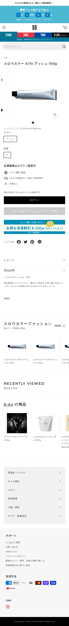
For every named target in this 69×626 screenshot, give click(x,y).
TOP (6, 58)
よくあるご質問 (13, 542)
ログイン (34, 200)
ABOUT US (11, 551)
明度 (6, 148)
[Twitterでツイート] (25, 242)
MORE (58, 325)
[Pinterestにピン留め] (32, 242)
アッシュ (10, 139)
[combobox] (35, 46)
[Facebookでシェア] (19, 242)
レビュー (9, 260)
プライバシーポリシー (16, 556)
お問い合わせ (12, 547)
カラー (7, 132)
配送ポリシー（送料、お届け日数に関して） (26, 560)
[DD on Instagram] (7, 607)
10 (7, 155)
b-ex (8, 404)
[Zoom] (55, 114)
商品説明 (9, 270)
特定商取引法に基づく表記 (18, 565)
